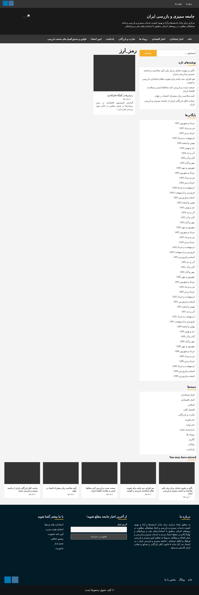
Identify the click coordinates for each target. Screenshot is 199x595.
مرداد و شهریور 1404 (185, 173)
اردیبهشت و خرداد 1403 (183, 247)
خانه (190, 39)
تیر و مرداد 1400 (187, 356)
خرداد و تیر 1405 (187, 133)
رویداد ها (143, 39)
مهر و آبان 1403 (187, 222)
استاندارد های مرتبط (54, 524)
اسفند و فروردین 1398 (184, 376)
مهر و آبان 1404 (187, 163)
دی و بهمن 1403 (187, 207)
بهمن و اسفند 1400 (186, 326)
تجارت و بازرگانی (126, 39)
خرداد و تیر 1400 (187, 361)
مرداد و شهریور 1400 (185, 351)
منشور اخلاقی (57, 539)
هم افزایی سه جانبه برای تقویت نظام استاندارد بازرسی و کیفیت (168, 81)
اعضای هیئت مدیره (54, 529)
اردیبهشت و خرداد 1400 (183, 366)
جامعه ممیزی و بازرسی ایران (171, 16)
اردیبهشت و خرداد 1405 (183, 138)
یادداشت (110, 39)
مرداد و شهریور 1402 (185, 282)
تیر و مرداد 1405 (187, 128)
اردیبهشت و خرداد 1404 (183, 187)
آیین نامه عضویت (55, 534)
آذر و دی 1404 (188, 153)
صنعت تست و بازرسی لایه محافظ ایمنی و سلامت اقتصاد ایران (171, 89)
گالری (192, 439)
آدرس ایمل (122, 524)
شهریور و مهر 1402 (185, 277)
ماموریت (59, 548)
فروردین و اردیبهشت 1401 (182, 321)
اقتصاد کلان (189, 409)
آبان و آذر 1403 (188, 217)
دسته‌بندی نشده (187, 429)
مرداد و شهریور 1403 (185, 232)
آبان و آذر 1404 (188, 158)
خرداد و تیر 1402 (187, 291)
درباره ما (189, 4)
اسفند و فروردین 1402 (184, 257)
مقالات (191, 444)
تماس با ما (178, 4)
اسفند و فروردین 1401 (184, 301)
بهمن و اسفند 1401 (186, 306)
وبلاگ (182, 579)
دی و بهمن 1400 (187, 331)
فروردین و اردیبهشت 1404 (182, 192)
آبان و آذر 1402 (188, 267)
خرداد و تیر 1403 (187, 242)
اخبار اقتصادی (158, 39)
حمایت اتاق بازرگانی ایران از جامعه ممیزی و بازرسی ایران (169, 103)
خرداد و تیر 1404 (187, 182)
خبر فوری (190, 419)
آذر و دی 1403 (188, 212)
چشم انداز (58, 543)
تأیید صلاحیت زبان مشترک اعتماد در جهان (175, 96)
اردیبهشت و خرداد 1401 (183, 316)
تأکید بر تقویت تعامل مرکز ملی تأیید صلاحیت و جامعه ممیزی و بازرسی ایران (169, 72)
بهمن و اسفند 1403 (186, 202)
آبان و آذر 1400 (188, 336)
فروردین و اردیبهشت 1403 (182, 252)
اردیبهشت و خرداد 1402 (183, 296)
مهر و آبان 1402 (187, 272)
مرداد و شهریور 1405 (185, 123)
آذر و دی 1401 (188, 311)
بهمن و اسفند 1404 (186, 143)
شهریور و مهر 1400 (185, 346)
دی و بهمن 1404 (187, 148)
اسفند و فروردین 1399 (184, 371)
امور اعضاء (96, 39)
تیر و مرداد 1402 (187, 287)
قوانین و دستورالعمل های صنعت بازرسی (66, 39)
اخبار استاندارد (176, 39)
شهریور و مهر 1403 (185, 227)
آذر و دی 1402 (188, 262)
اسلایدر (191, 405)
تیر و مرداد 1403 (187, 237)
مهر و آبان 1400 (187, 341)
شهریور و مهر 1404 (185, 168)
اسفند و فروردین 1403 (184, 197)
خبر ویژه (190, 424)
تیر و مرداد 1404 (187, 177)
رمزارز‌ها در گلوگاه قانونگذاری (120, 95)
